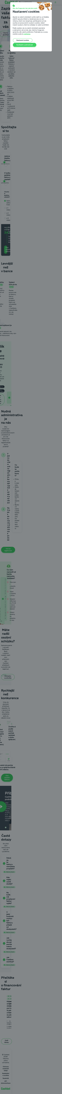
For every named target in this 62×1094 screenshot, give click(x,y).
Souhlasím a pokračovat (24, 45)
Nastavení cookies (22, 40)
